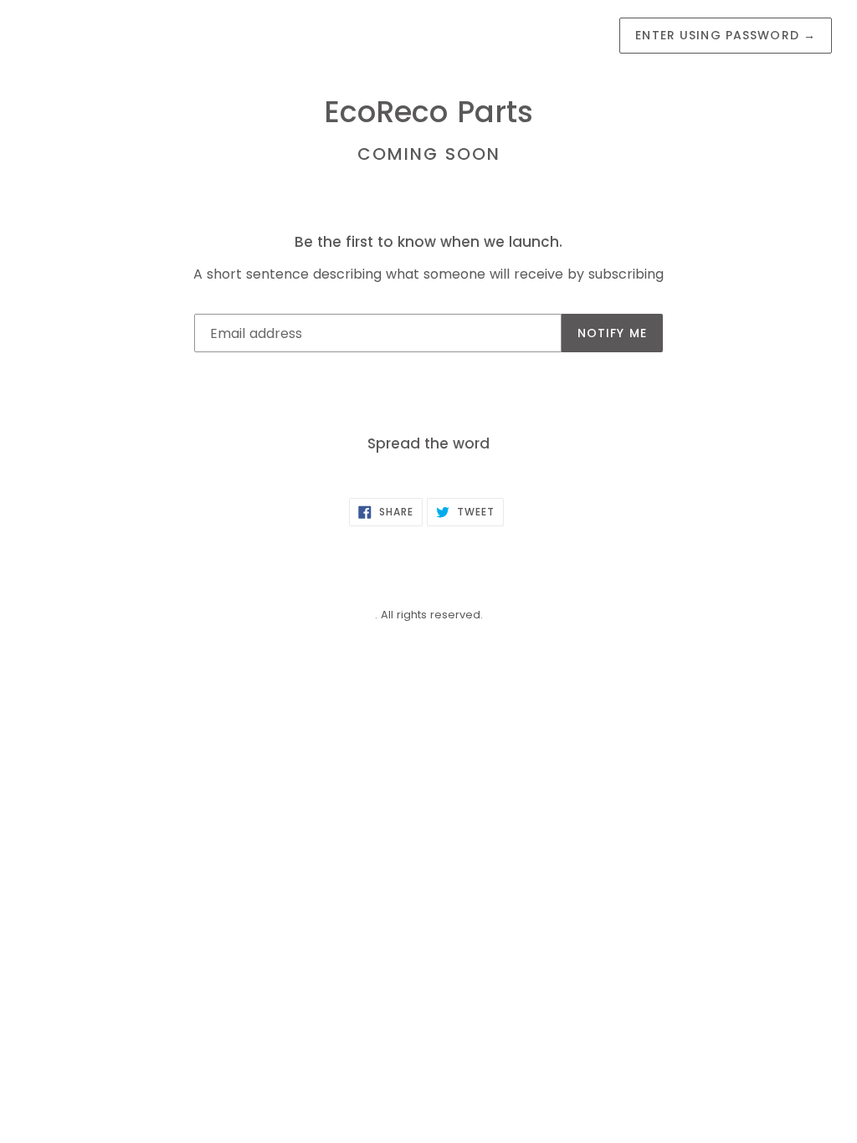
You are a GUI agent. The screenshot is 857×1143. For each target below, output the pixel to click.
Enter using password (725, 35)
